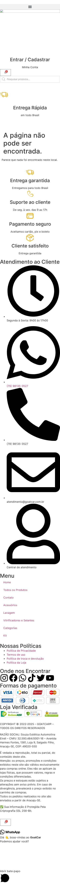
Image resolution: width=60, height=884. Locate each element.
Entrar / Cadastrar (30, 59)
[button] (30, 6)
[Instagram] (4, 678)
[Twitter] (41, 678)
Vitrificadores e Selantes (18, 620)
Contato (8, 597)
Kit (5, 635)
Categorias (10, 628)
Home (7, 582)
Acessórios (10, 605)
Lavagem (9, 612)
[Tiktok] (32, 678)
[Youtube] (50, 678)
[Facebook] (13, 678)
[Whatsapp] (22, 678)
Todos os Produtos (15, 590)
